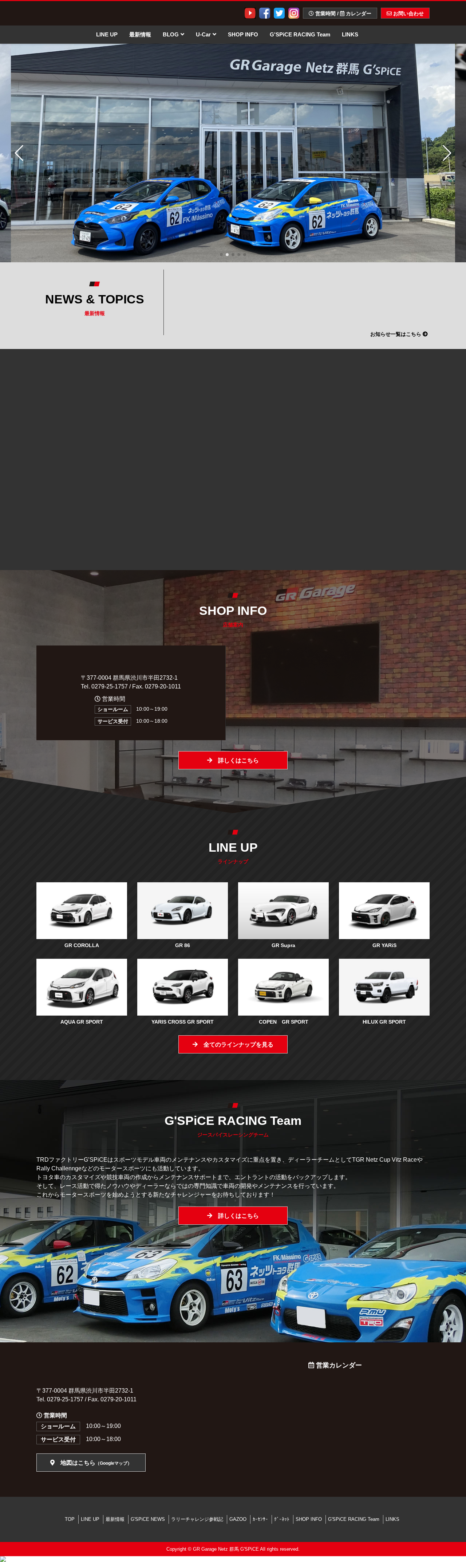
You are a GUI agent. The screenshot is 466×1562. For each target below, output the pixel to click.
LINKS (350, 34)
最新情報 (140, 34)
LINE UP (107, 34)
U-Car (203, 34)
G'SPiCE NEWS (148, 1519)
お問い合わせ (408, 13)
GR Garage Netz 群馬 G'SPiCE (226, 1549)
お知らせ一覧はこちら (396, 334)
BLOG (171, 34)
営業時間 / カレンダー (342, 13)
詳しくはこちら (235, 760)
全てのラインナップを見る (235, 1044)
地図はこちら (93, 1463)
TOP (70, 1519)
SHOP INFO (243, 34)
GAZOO (237, 1519)
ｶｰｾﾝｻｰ (260, 1519)
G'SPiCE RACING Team (300, 34)
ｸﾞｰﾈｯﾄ (281, 1519)
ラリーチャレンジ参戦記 (197, 1519)
